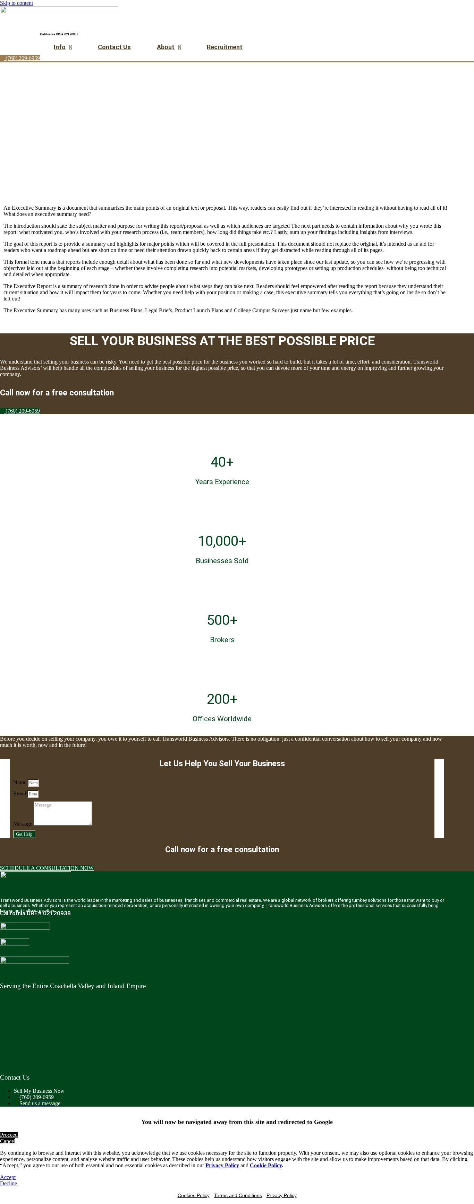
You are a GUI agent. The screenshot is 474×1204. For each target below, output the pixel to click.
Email (20, 793)
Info (60, 47)
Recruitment (225, 47)
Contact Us (114, 47)
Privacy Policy (281, 1195)
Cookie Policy (266, 1165)
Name (20, 782)
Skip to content (16, 3)
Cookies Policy (194, 1195)
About (166, 47)
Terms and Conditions (238, 1195)
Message (23, 824)
